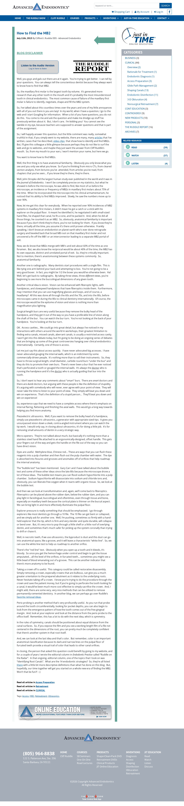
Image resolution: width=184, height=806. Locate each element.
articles (98, 137)
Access (25, 696)
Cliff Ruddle (58, 18)
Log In (159, 11)
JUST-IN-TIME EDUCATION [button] (136, 18)
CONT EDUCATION (136, 108)
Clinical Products (106, 763)
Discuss (148, 766)
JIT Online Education (107, 766)
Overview (132, 67)
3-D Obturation (135, 99)
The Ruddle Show (35, 18)
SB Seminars (83, 756)
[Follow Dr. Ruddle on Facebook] (169, 11)
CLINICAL (40, 690)
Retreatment (42, 686)
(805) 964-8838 (39, 753)
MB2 (32, 696)
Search (165, 5)
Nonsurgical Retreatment (141, 104)
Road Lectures (84, 763)
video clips (59, 141)
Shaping (130, 763)
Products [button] (90, 18)
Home (18, 18)
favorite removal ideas (29, 597)
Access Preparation (45, 682)
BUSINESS (132, 58)
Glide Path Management (140, 85)
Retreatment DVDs (107, 759)
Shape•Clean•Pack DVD (109, 756)
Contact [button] (162, 18)
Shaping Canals (135, 90)
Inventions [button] (109, 18)
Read (147, 756)
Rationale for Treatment (140, 71)
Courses (74, 18)
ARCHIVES (132, 131)
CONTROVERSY (134, 113)
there (20, 665)
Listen (147, 763)
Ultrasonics (53, 696)
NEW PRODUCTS (136, 117)
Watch (147, 759)
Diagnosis (131, 756)
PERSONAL (132, 122)
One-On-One (83, 759)
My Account (142, 11)
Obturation (132, 770)
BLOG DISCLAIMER (30, 53)
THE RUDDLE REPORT (139, 127)
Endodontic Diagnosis (139, 76)
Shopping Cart (122, 11)
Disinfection (132, 766)
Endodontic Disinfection (140, 94)
